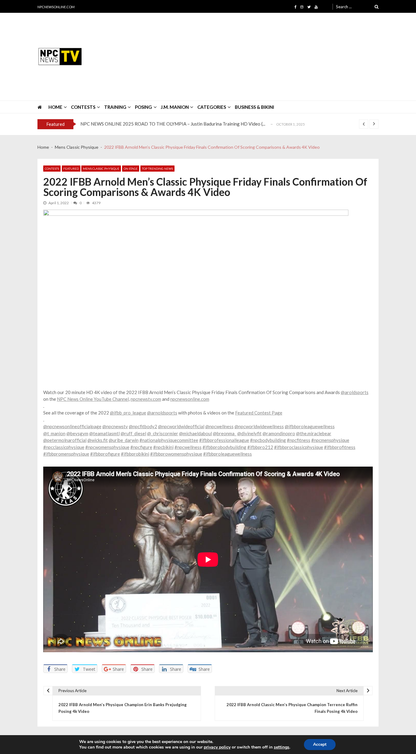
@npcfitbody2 (143, 426)
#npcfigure (141, 447)
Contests (52, 168)
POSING (143, 107)
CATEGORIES (211, 107)
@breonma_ (224, 433)
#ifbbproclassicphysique (298, 447)
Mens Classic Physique (101, 168)
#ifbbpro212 (260, 447)
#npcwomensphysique (107, 447)
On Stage (131, 168)
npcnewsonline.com (189, 399)
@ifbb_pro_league (128, 412)
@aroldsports (354, 392)
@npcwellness (219, 426)
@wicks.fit (97, 440)
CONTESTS (83, 107)
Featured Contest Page (258, 412)
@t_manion (54, 433)
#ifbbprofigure (105, 454)
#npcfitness (298, 440)
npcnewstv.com (146, 399)
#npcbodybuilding (268, 440)
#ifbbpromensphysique (66, 454)
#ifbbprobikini (135, 454)
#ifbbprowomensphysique (176, 454)
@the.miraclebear (313, 433)
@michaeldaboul (195, 433)
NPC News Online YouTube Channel (93, 399)
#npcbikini (163, 447)
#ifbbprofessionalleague (224, 440)
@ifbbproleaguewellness (310, 426)
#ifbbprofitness (339, 447)
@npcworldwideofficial (181, 426)
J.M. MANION (175, 107)
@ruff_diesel (133, 433)
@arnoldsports (162, 412)
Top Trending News (157, 168)
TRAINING (115, 107)
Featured (71, 168)
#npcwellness (188, 447)
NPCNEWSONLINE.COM (56, 7)
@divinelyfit (249, 433)
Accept (319, 744)
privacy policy (217, 747)
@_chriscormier (162, 433)
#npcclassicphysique (63, 447)
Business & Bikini (254, 107)
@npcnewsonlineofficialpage (72, 426)
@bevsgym (77, 433)
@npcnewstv (115, 426)
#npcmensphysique (330, 440)
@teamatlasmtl (104, 433)
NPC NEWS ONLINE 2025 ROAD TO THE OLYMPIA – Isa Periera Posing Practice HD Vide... (173, 124)
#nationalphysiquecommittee (168, 440)
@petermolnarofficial (64, 440)
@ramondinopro (279, 433)
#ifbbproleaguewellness (227, 454)
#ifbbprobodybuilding (224, 447)
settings (281, 747)
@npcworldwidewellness (259, 426)
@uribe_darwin (124, 440)
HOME (55, 107)
